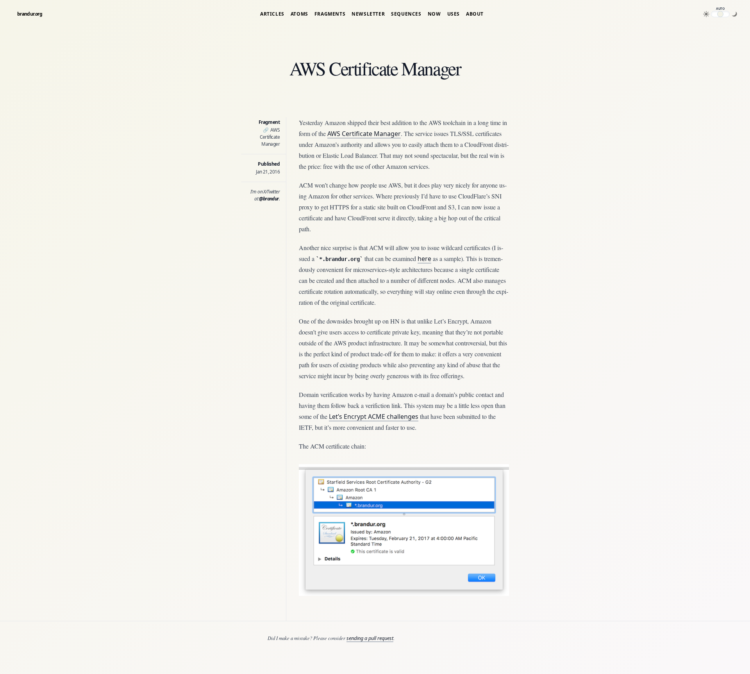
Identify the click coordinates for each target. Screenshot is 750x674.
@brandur (269, 198)
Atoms (299, 14)
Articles (272, 14)
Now (434, 14)
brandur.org (29, 14)
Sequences (406, 14)
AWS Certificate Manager (270, 137)
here (424, 258)
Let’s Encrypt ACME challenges (373, 416)
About (475, 14)
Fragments (329, 14)
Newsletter (368, 14)
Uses (453, 14)
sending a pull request (369, 638)
